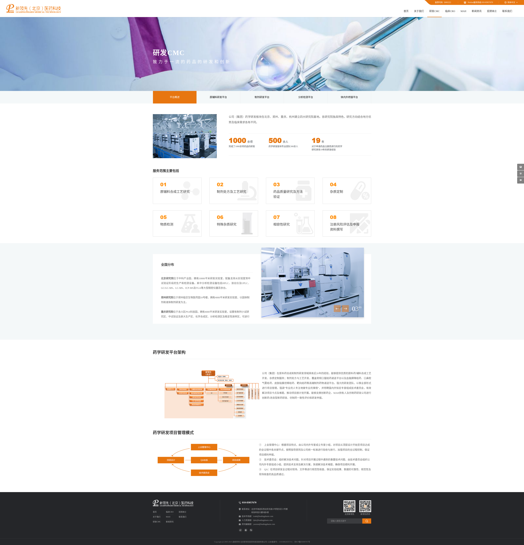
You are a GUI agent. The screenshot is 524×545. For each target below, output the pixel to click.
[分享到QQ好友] (245, 530)
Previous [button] (337, 308)
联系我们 (507, 11)
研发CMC (434, 11)
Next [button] (345, 308)
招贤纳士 (492, 11)
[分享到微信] (251, 530)
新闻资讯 (477, 11)
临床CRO (450, 11)
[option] (312, 282)
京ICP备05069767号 (302, 542)
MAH (463, 11)
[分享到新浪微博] (240, 530)
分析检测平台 (305, 97)
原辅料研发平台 (218, 97)
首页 (406, 11)
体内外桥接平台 (349, 97)
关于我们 (419, 11)
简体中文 (511, 2)
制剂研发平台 (262, 97)
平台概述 (175, 97)
